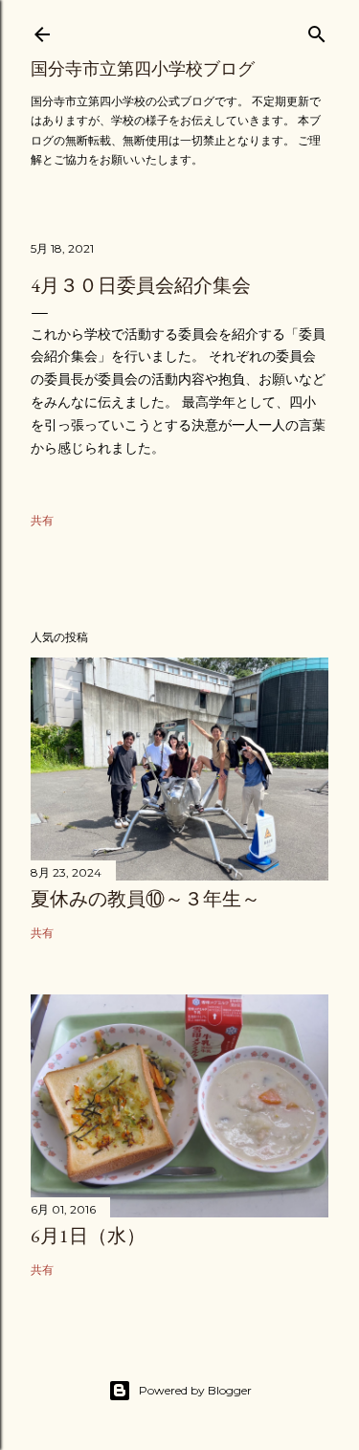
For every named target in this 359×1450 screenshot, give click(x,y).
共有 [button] (42, 520)
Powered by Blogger (195, 1390)
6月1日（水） (88, 1235)
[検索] (316, 30)
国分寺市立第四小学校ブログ (143, 68)
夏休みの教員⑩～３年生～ (145, 898)
